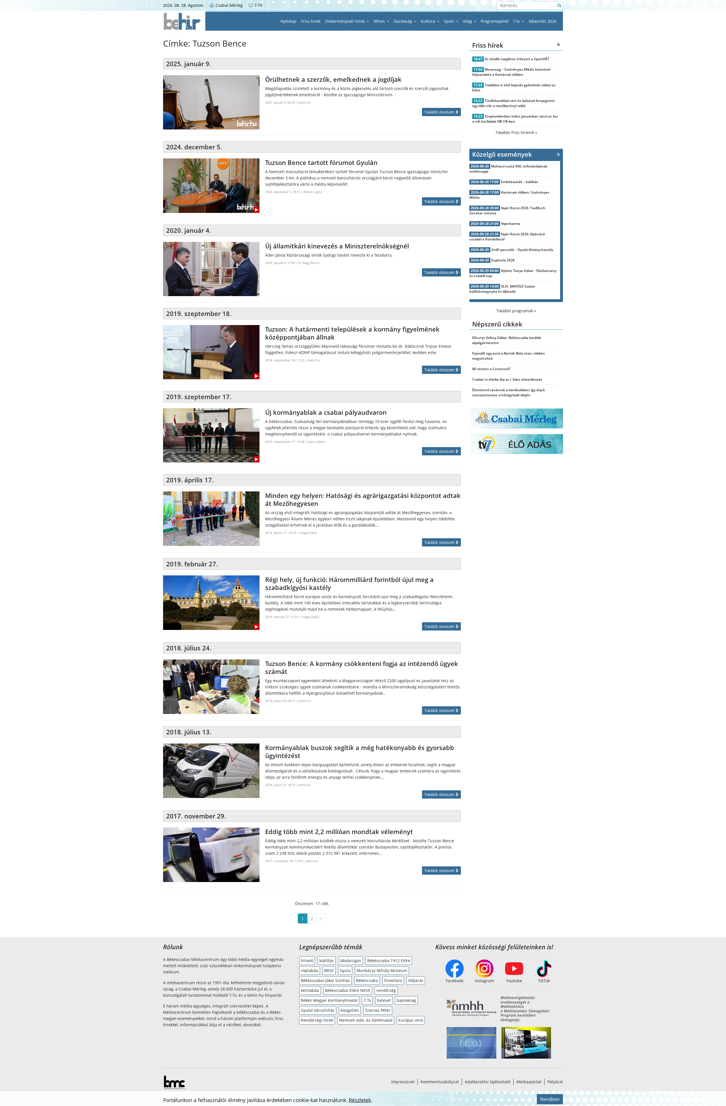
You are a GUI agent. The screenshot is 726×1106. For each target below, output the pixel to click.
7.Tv (367, 1000)
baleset (384, 1000)
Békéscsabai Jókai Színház (325, 980)
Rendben (550, 1099)
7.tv (517, 21)
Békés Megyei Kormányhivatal (329, 1000)
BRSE (329, 970)
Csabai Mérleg (228, 5)
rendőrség (386, 990)
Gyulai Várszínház (318, 1010)
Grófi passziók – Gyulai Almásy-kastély (522, 249)
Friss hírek (310, 21)
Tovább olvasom (440, 112)
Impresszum (403, 1081)
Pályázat (555, 1081)
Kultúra (428, 21)
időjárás (415, 980)
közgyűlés (350, 1010)
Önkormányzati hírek (345, 21)
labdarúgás (350, 960)
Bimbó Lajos (312, 192)
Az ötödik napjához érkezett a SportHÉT (517, 58)
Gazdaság (403, 21)
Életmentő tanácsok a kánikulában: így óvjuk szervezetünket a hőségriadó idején (508, 392)
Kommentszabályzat (440, 1081)
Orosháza (393, 980)
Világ (468, 21)
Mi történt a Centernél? (491, 368)
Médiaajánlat (528, 1081)
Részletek (360, 1100)
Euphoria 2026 (503, 260)
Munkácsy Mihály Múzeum (381, 970)
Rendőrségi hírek (317, 1020)
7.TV (257, 5)
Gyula (345, 970)
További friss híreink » (516, 132)
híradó (307, 960)
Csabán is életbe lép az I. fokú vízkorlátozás (507, 379)
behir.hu (304, 102)
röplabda (309, 970)
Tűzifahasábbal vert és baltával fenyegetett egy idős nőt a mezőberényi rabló (513, 103)
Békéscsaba (367, 980)
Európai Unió (410, 1020)
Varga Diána (308, 533)
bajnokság (406, 1000)
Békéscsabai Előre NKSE (347, 990)
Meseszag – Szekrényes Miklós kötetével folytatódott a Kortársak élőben (511, 72)
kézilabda (310, 990)
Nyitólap (288, 21)
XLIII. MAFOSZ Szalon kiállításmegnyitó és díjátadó (502, 289)
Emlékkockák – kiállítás (519, 181)
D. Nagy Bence (308, 263)
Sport (449, 21)
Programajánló (494, 21)
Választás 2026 (542, 21)
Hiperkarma (510, 223)
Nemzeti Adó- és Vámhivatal (365, 1020)
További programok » (516, 310)
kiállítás (326, 960)
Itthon (379, 21)
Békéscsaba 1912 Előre (388, 960)
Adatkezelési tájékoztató (487, 1081)
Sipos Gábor (317, 441)
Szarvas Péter (378, 1010)
